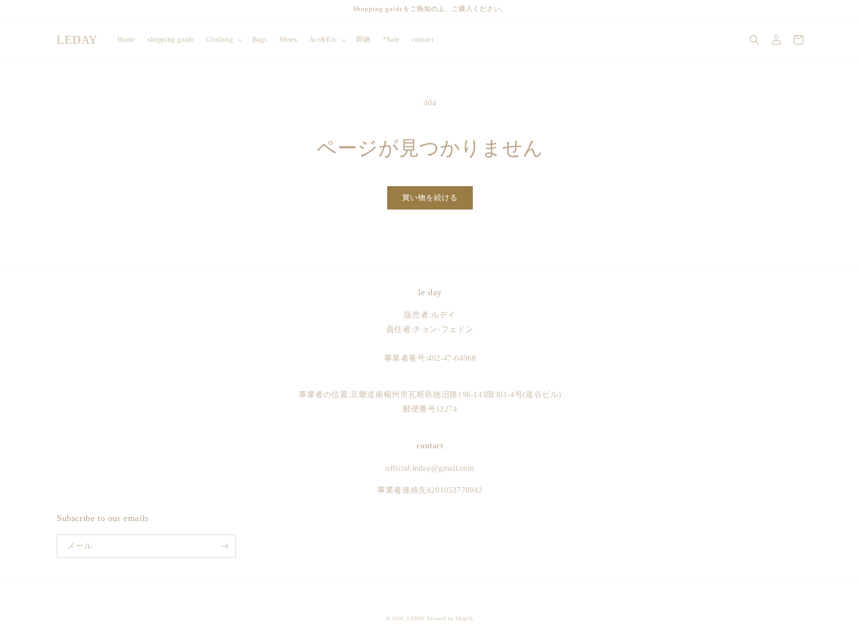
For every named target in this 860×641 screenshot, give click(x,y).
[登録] (224, 546)
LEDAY (416, 618)
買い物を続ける (430, 198)
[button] (223, 39)
